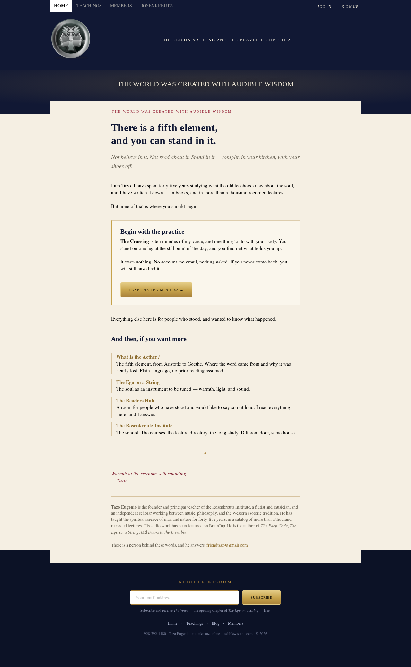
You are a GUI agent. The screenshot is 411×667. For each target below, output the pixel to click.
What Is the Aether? (138, 356)
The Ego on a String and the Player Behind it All (229, 40)
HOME (61, 5)
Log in (325, 7)
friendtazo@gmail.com (227, 545)
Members (235, 623)
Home (173, 623)
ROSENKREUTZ (156, 6)
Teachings (194, 623)
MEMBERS (121, 6)
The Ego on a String (138, 382)
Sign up (350, 7)
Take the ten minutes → (156, 290)
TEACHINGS (89, 6)
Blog (215, 623)
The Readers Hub (135, 400)
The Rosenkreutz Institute (144, 425)
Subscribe (261, 597)
